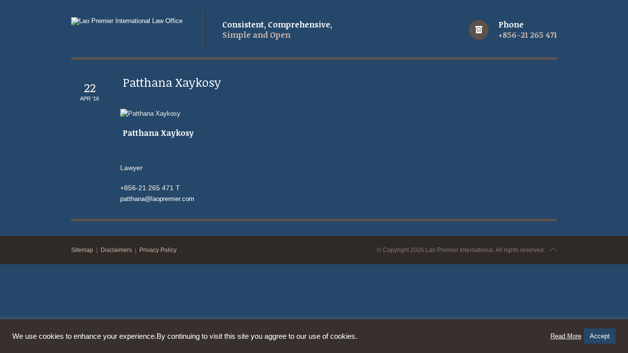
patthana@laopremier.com (157, 198)
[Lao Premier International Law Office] (127, 21)
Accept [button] (600, 336)
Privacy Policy (158, 250)
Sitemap (82, 250)
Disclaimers (116, 250)
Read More (565, 336)
